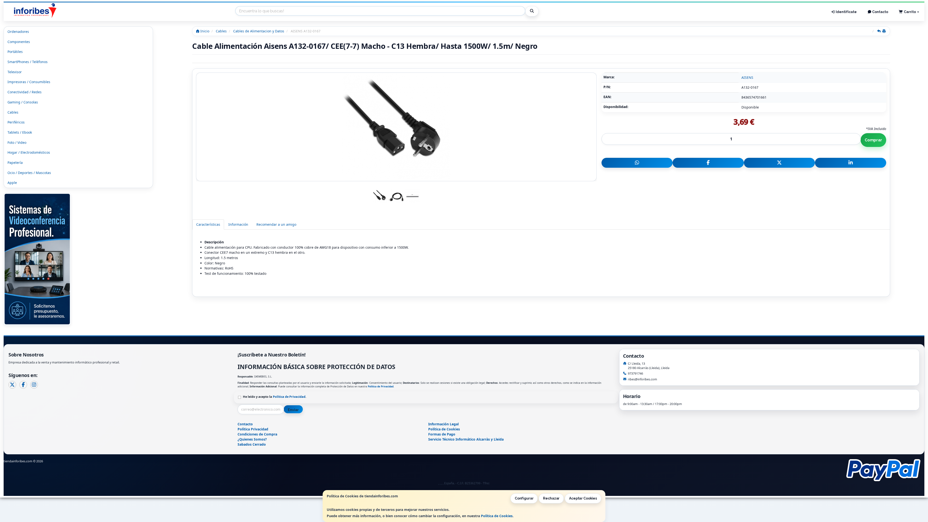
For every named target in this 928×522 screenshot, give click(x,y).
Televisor (14, 72)
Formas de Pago (441, 434)
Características (208, 224)
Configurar (524, 498)
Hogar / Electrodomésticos (28, 152)
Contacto (879, 12)
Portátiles (15, 51)
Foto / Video (16, 142)
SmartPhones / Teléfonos (27, 61)
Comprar (873, 140)
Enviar (293, 410)
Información (238, 224)
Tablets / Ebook (19, 132)
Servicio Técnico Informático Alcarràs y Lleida (466, 439)
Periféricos (16, 122)
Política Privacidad (253, 429)
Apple (12, 182)
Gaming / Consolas (22, 102)
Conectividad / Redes (24, 92)
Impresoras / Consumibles (28, 82)
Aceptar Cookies (583, 498)
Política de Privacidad (380, 386)
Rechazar (551, 498)
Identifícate (846, 12)
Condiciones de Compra (257, 434)
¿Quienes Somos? (252, 439)
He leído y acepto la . (274, 397)
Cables (12, 112)
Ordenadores (18, 31)
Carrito (910, 12)
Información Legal (443, 424)
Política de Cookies (497, 516)
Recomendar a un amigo (276, 224)
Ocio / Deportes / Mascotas (29, 172)
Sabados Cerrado (252, 444)
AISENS (747, 77)
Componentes (18, 41)
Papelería (15, 162)
